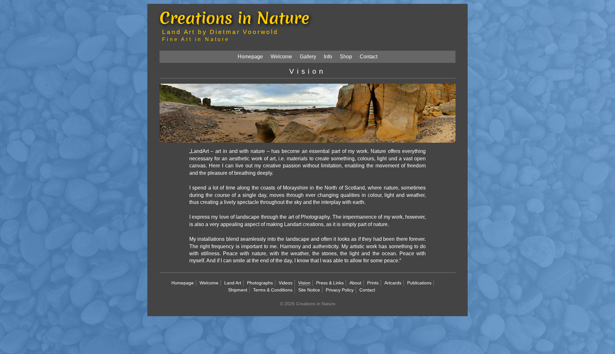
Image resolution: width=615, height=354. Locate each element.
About (355, 282)
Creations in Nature (234, 18)
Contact (368, 56)
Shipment (237, 289)
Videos (285, 282)
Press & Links (330, 282)
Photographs (260, 282)
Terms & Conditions (272, 289)
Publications (419, 282)
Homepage (250, 56)
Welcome (281, 56)
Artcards (392, 282)
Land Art (232, 282)
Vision (304, 282)
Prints (373, 282)
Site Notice (309, 289)
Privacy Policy (340, 289)
